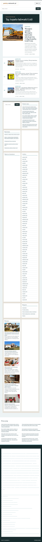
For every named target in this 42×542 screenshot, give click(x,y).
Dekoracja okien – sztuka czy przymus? (9, 503)
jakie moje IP (16, 468)
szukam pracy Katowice (21, 484)
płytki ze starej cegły (14, 480)
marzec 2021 (24, 233)
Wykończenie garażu (5, 519)
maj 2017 (23, 293)
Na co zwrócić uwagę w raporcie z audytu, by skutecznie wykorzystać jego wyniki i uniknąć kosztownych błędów (29, 116)
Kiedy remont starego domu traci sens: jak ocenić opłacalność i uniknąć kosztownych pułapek (11, 333)
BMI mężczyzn (6, 455)
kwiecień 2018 (24, 271)
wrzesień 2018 (24, 261)
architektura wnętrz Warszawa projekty (13, 453)
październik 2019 (25, 245)
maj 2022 (23, 205)
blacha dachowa (32, 453)
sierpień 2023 (24, 191)
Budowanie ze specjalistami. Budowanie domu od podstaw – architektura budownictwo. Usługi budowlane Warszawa (26, 89)
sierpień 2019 (24, 249)
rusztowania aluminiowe (15, 482)
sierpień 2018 (24, 263)
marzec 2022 (24, 209)
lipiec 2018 (24, 265)
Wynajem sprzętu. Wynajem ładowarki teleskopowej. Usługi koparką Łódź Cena (30, 34)
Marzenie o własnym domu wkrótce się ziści (12, 134)
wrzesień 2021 (24, 221)
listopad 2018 (24, 257)
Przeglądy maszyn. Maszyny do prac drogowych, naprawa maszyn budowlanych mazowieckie (21, 533)
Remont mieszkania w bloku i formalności (29, 311)
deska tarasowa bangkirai (19, 460)
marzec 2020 (24, 235)
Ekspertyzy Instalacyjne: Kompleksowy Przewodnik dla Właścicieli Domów (16, 507)
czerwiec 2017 (24, 291)
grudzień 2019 (24, 241)
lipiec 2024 (24, 177)
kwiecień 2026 (24, 165)
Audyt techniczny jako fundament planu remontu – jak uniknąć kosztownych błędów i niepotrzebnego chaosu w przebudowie (29, 108)
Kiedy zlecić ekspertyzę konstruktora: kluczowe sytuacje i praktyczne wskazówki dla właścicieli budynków (30, 435)
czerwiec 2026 (24, 161)
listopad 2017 (24, 281)
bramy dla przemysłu (32, 455)
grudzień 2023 (24, 189)
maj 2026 (23, 163)
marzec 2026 (24, 167)
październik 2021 (25, 219)
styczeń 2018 (24, 277)
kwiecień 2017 (24, 295)
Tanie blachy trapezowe (6, 505)
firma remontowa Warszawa (21, 463)
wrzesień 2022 (24, 201)
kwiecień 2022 (24, 207)
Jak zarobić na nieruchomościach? (8, 511)
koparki (2, 472)
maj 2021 (23, 229)
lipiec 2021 (24, 225)
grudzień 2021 (24, 215)
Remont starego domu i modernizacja (28, 313)
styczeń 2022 (24, 213)
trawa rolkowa (30, 484)
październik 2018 (25, 259)
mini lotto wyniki (11, 475)
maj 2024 (23, 181)
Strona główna (37, 540)
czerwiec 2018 (24, 267)
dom (25, 460)
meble (2, 475)
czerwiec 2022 (24, 203)
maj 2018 (23, 269)
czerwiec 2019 (24, 253)
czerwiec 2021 (24, 227)
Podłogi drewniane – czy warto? (8, 525)
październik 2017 (25, 283)
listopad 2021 (24, 217)
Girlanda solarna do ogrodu (7, 531)
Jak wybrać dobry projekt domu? (8, 535)
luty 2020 (24, 237)
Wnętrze (23, 315)
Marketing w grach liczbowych (9, 403)
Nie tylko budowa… (25, 309)
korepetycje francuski (10, 472)
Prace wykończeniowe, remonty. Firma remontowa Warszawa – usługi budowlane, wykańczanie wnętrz (26, 75)
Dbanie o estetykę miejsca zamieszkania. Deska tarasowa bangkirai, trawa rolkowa (11, 138)
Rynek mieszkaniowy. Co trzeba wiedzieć (9, 509)
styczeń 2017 (24, 299)
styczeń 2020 (24, 239)
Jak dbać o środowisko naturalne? (8, 521)
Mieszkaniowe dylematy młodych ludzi (11, 147)
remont (23, 479)
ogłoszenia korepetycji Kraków (10, 477)
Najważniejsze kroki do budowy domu (9, 515)
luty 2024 (24, 185)
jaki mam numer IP (26, 468)
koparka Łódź (38, 470)
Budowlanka (24, 307)
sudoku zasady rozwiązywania (29, 482)
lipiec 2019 (24, 251)
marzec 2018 (24, 273)
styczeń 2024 (24, 187)
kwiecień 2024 (24, 183)
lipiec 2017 (24, 289)
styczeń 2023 (24, 195)
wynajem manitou (24, 487)
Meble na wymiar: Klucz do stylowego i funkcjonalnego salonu (11, 368)
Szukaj (38, 8)
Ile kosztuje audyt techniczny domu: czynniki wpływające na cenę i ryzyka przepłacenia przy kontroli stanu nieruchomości (30, 439)
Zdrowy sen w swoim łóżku (7, 499)
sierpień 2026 (24, 157)
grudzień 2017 (24, 279)
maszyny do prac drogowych (23, 472)
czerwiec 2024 (24, 179)
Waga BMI (15, 487)
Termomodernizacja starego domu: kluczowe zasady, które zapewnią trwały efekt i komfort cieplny (29, 112)
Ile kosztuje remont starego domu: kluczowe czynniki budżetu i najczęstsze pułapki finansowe (11, 385)
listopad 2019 (24, 243)
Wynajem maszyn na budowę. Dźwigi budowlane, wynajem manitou (26, 61)
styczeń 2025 (24, 171)
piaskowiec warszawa (23, 477)
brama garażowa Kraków (18, 455)
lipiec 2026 (24, 159)
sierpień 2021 (24, 223)
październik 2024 (25, 173)
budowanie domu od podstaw (29, 458)
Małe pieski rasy (34, 472)
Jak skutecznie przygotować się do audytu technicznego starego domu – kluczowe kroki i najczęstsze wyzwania (9, 439)
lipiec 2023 (24, 193)
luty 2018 (23, 275)
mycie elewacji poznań (28, 475)
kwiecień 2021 (24, 231)
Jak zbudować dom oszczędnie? (8, 523)
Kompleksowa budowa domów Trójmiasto (23, 470)
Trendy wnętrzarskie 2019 (6, 513)
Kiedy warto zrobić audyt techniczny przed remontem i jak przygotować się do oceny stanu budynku (29, 125)
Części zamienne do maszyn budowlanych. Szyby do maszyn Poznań (15, 517)
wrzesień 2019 (24, 247)
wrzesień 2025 (24, 169)
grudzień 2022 (24, 197)
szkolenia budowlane (8, 484)
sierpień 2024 (24, 175)
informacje (11, 468)
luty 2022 (24, 211)
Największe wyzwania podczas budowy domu (11, 145)
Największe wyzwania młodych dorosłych (10, 497)
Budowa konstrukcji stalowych (12, 458)
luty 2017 (23, 297)
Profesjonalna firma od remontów (10, 141)
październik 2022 (25, 199)
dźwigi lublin (8, 462)
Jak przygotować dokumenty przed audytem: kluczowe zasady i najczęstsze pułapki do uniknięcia (29, 121)
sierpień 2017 (24, 287)
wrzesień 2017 (24, 285)
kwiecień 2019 (24, 255)
